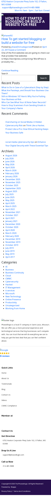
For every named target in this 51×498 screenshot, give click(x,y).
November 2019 (12, 242)
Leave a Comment (17, 49)
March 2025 (10, 206)
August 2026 (11, 155)
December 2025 (12, 179)
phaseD (14, 46)
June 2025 (9, 197)
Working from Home (15, 308)
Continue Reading (9, 70)
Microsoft (10, 293)
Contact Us (5, 395)
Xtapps (13, 487)
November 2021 (12, 212)
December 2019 (12, 239)
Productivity (11, 302)
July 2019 (9, 248)
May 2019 (9, 254)
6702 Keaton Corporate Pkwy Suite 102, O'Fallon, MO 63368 (24, 3)
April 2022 (10, 209)
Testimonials (6, 384)
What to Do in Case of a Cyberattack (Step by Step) (25, 87)
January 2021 (11, 221)
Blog (3, 389)
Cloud (8, 275)
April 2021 (10, 218)
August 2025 (11, 191)
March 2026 (10, 170)
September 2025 (13, 188)
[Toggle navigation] (48, 15)
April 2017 (10, 257)
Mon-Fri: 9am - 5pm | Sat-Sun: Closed (32, 10)
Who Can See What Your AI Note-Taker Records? (23, 102)
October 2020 (11, 227)
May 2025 (9, 200)
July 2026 (9, 158)
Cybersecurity (11, 281)
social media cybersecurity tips (19, 142)
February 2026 (12, 173)
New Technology (13, 296)
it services (10, 290)
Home (3, 373)
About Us (5, 378)
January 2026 (11, 176)
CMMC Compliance (9, 406)
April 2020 (10, 230)
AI (6, 266)
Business (9, 269)
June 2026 (9, 161)
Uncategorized (25, 46)
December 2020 (12, 224)
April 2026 (10, 167)
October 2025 (11, 185)
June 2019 (9, 251)
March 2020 (10, 233)
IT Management (12, 287)
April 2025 (10, 203)
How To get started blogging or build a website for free (23, 41)
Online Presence (13, 299)
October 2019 (11, 245)
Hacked (9, 284)
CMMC (8, 278)
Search (4, 73)
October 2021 (11, 215)
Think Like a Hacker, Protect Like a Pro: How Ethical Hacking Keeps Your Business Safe (26, 129)
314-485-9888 (33, 7)
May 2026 (9, 164)
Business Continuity (14, 272)
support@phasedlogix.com (14, 7)
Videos (4, 400)
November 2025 (12, 182)
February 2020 (12, 236)
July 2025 (9, 194)
